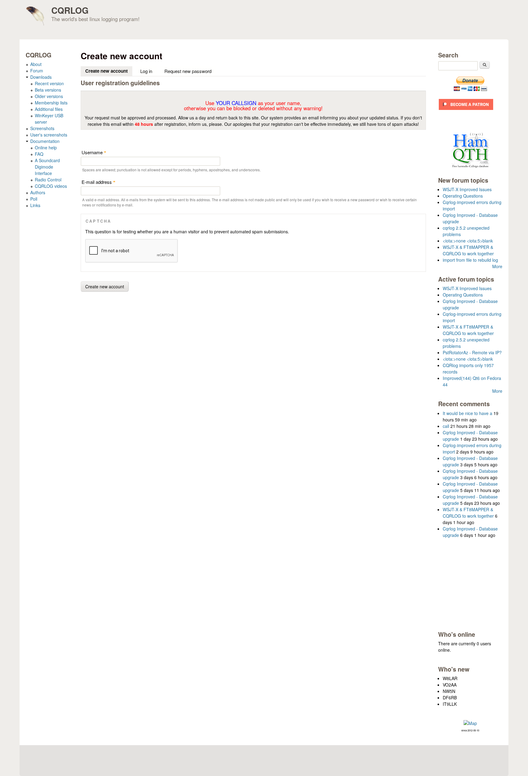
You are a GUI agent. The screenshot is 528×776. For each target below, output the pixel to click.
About (36, 64)
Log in (146, 71)
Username (94, 152)
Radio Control (48, 180)
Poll (33, 199)
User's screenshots (48, 135)
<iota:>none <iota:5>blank (468, 241)
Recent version (49, 83)
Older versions (49, 96)
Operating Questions (463, 196)
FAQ (39, 154)
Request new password (187, 71)
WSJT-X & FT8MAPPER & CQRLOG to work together (468, 250)
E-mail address (99, 182)
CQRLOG (70, 10)
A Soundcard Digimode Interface (47, 166)
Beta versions (48, 90)
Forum (36, 70)
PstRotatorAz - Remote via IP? (472, 352)
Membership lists (51, 103)
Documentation (45, 141)
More (497, 266)
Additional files (49, 109)
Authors (37, 192)
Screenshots (42, 128)
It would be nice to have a (467, 413)
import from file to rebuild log (470, 260)
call (446, 426)
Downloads (41, 77)
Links (35, 205)
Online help (46, 147)
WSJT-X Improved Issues (467, 189)
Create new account (108, 70)
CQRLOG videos (51, 186)
